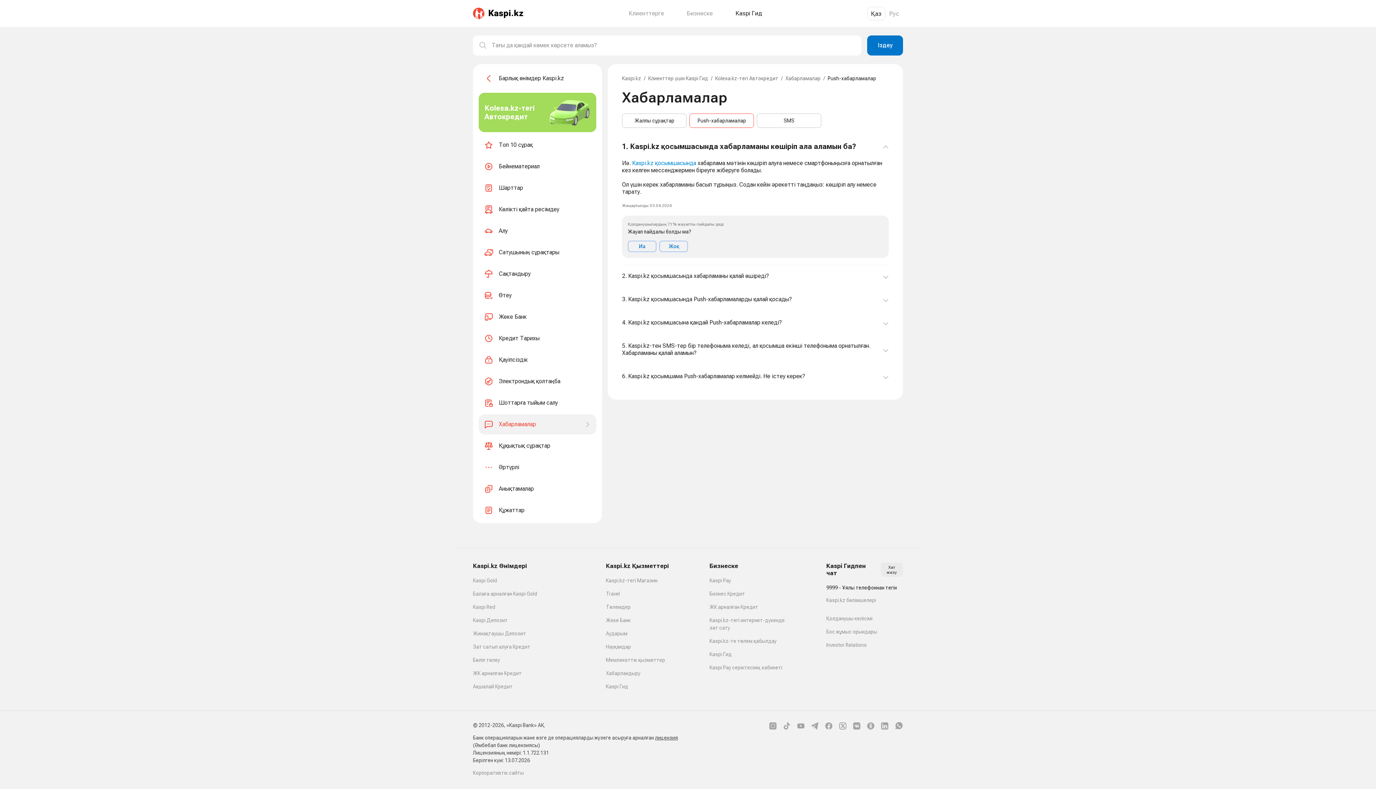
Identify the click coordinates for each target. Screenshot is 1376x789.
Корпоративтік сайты (498, 773)
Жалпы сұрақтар (654, 121)
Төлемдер (618, 607)
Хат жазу (892, 570)
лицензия (666, 738)
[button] (755, 200)
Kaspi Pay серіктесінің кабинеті (746, 667)
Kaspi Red (484, 607)
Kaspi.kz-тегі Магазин (632, 580)
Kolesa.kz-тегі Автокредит (746, 78)
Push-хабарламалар (722, 121)
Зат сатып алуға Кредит (501, 647)
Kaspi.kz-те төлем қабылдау (743, 641)
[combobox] (674, 45)
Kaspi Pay (720, 580)
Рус (894, 13)
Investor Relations (846, 645)
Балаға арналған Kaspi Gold (505, 594)
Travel (613, 594)
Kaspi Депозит (490, 620)
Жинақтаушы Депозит (499, 633)
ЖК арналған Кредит (497, 673)
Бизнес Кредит (727, 594)
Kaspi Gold (485, 580)
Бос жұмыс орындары (851, 632)
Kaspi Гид (617, 686)
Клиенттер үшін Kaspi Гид (678, 78)
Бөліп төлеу (486, 660)
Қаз (876, 13)
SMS (789, 121)
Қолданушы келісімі (849, 618)
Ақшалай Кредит (493, 686)
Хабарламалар (803, 78)
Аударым (616, 633)
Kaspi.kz (631, 78)
